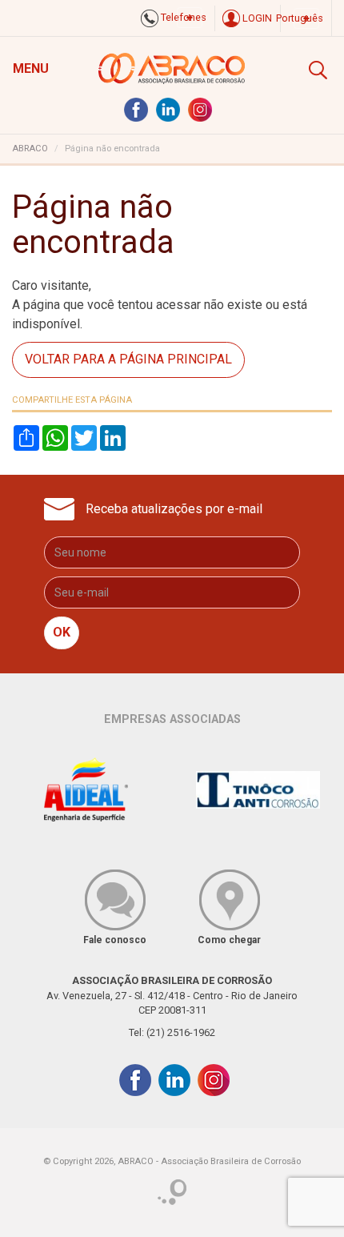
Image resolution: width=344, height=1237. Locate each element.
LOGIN (256, 18)
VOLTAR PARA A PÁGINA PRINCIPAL (128, 359)
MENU (31, 68)
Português (299, 18)
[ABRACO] (172, 66)
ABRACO (30, 148)
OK (61, 632)
